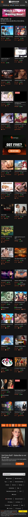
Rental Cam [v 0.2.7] (5, 124)
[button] (14, 474)
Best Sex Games (18, 478)
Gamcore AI (15, 505)
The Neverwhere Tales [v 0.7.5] (21, 346)
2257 (20, 491)
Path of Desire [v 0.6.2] (19, 302)
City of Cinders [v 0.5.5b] (6, 80)
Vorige (3, 425)
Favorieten (17, 5)
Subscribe (19, 463)
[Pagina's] (2, 2)
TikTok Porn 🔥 (6, 5)
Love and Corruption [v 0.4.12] (7, 102)
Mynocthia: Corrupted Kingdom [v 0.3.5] (7, 36)
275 (19, 425)
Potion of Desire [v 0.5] (6, 412)
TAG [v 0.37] (3, 368)
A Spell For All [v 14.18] (6, 171)
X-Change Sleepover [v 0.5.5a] (21, 193)
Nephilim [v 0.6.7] (5, 390)
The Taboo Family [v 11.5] (20, 258)
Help (18, 488)
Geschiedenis (22, 5)
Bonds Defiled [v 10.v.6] (6, 193)
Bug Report (9, 478)
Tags (6, 481)
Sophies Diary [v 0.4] (19, 58)
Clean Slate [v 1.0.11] (5, 258)
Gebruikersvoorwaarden (11, 491)
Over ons (14, 485)
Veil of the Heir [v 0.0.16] (6, 236)
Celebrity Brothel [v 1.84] (20, 80)
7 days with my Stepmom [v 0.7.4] (21, 214)
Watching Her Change (19, 412)
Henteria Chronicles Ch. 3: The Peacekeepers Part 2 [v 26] (21, 36)
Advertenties (11, 488)
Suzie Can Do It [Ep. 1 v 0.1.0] (21, 324)
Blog (22, 505)
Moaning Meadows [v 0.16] (20, 171)
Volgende (24, 425)
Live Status (18, 502)
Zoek (11, 481)
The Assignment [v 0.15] (6, 280)
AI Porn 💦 (12, 5)
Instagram (18, 508)
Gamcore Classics (19, 498)
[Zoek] (26, 2)
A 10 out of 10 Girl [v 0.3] (20, 368)
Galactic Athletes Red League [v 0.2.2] (21, 280)
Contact (7, 485)
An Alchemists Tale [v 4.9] (20, 124)
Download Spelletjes (19, 481)
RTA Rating (10, 502)
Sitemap (20, 485)
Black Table (3, 214)
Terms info (11, 515)
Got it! (23, 511)
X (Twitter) (10, 508)
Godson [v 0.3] (4, 346)
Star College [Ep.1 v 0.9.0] (6, 302)
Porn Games (7, 505)
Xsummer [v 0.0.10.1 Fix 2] (7, 324)
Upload (14, 494)
